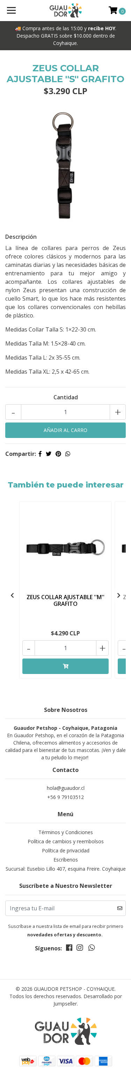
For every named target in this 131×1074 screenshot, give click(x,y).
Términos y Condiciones (65, 832)
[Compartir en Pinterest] (58, 454)
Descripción (21, 237)
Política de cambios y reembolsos (66, 841)
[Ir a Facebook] (69, 949)
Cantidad (65, 397)
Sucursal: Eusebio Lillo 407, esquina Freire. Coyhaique (66, 868)
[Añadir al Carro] (65, 666)
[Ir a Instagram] (80, 949)
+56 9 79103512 (65, 797)
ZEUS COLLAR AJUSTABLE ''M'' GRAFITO (65, 600)
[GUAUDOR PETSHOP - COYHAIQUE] (66, 10)
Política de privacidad (65, 850)
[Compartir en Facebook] (40, 454)
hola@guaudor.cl (66, 788)
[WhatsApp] (91, 949)
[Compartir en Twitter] (48, 454)
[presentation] (12, 595)
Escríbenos (65, 859)
